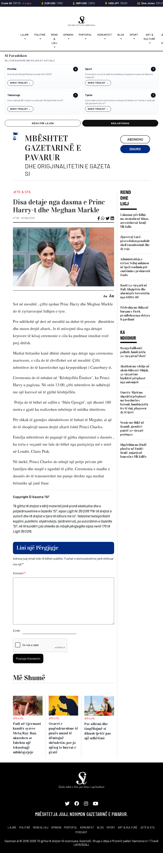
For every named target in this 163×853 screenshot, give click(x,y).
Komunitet (104, 34)
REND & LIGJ (40, 827)
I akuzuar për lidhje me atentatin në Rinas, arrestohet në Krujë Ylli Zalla (134, 221)
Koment (19, 573)
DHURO (135, 149)
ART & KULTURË (127, 827)
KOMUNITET (87, 827)
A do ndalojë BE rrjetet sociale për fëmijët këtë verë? (35, 100)
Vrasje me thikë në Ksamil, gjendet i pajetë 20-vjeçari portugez (132, 428)
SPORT (111, 827)
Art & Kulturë (149, 36)
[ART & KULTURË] (149, 43)
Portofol (85, 34)
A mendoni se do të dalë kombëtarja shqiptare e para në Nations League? (119, 76)
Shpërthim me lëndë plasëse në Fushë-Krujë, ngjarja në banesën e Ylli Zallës (133, 450)
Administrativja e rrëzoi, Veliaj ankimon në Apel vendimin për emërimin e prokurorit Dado (135, 267)
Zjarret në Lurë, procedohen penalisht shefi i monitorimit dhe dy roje (135, 243)
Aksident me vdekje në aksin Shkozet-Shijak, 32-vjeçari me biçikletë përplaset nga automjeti (134, 374)
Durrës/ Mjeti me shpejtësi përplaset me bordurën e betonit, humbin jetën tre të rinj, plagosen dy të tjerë (134, 402)
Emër (16, 630)
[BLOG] (120, 38)
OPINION (56, 827)
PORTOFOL (70, 827)
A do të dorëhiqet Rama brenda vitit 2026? (29, 74)
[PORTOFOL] (85, 38)
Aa (105, 296)
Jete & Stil (22, 192)
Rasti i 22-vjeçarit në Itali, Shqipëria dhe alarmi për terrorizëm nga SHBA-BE (134, 291)
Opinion (68, 34)
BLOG (100, 827)
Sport (134, 34)
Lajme (24, 34)
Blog (120, 34)
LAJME (12, 827)
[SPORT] (133, 38)
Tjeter (88, 95)
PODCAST (81, 832)
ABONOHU (135, 139)
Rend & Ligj (54, 39)
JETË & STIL (147, 827)
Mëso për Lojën (43, 123)
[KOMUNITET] (104, 38)
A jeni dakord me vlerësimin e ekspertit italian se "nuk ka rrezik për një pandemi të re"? (120, 102)
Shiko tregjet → (20, 82)
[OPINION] (68, 38)
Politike (11, 69)
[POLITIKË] (40, 38)
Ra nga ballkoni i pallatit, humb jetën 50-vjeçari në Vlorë (133, 352)
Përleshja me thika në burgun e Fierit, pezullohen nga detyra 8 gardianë (135, 313)
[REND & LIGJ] (54, 47)
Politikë (40, 34)
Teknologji (13, 95)
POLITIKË (24, 827)
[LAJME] (24, 38)
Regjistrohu (120, 123)
